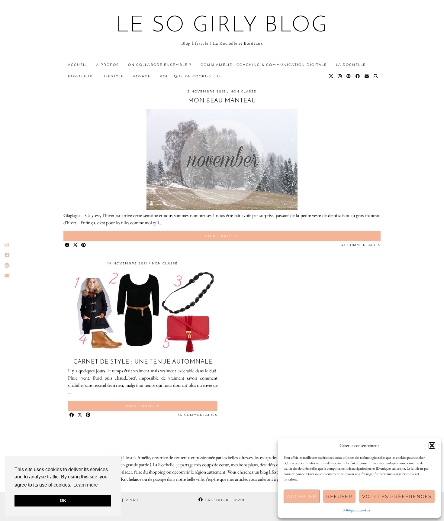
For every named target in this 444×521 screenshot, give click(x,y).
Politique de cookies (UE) (191, 76)
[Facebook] (358, 76)
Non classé (243, 91)
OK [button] (63, 500)
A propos (107, 65)
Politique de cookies (356, 510)
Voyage (142, 76)
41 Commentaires (361, 245)
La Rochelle (351, 65)
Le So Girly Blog (222, 26)
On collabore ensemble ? (159, 65)
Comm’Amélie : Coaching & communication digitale (264, 65)
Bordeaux (80, 76)
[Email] (367, 76)
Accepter (302, 496)
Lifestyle (112, 76)
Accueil (77, 65)
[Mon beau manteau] (222, 208)
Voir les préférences (397, 496)
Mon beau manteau (222, 101)
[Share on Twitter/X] (76, 245)
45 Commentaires (197, 415)
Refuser (339, 496)
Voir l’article (222, 236)
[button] (432, 445)
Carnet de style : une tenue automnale (142, 362)
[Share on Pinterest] (84, 245)
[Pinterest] (348, 76)
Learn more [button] (85, 484)
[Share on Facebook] (67, 245)
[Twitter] (331, 76)
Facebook (224, 500)
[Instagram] (340, 76)
